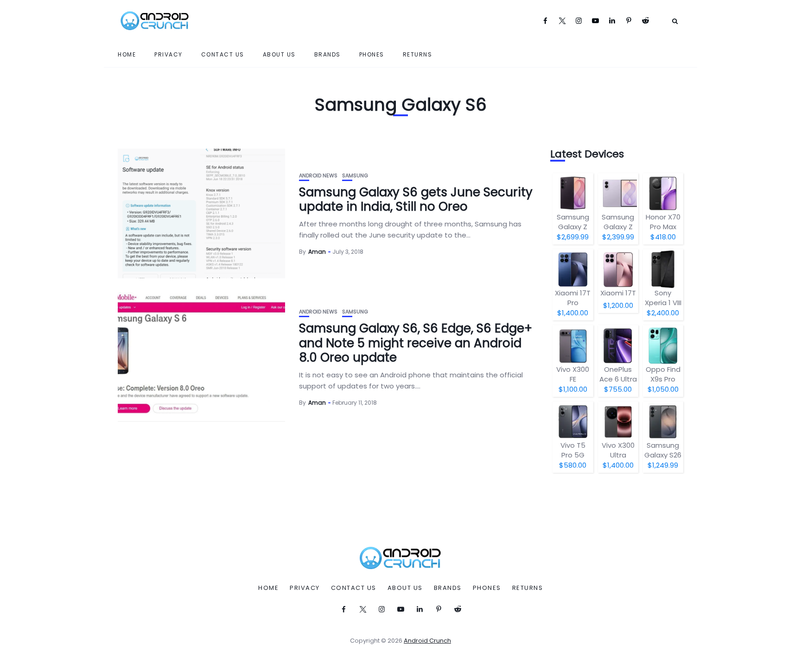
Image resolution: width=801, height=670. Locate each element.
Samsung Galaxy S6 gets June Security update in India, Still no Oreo (416, 199)
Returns (417, 54)
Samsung (355, 175)
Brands (327, 54)
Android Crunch (427, 640)
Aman (317, 252)
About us (279, 54)
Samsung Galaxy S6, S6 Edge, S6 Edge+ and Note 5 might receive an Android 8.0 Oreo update (415, 342)
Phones (371, 54)
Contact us (222, 54)
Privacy (168, 54)
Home (127, 54)
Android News (318, 175)
